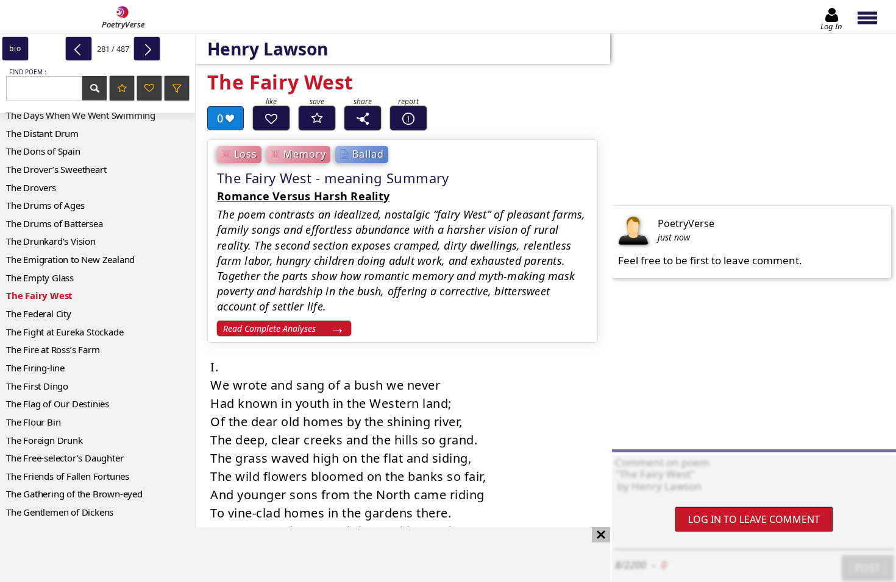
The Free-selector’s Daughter (64, 458)
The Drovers (31, 187)
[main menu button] (873, 16)
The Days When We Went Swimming (80, 115)
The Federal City (38, 313)
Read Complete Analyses (269, 328)
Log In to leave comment (754, 519)
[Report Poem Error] (408, 118)
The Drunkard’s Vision (51, 241)
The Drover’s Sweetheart (56, 169)
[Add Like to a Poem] (271, 118)
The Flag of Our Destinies (57, 404)
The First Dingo (37, 386)
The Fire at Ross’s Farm (52, 349)
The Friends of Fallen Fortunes (67, 476)
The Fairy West (39, 295)
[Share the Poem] (362, 118)
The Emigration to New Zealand (70, 259)
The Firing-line (35, 368)
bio (15, 48)
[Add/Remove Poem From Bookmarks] (317, 118)
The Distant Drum (42, 133)
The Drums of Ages (45, 205)
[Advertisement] (293, 554)
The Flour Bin (33, 422)
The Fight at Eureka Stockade (64, 332)
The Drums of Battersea (54, 223)
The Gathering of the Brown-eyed (74, 494)
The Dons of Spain (43, 151)
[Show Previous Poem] (78, 48)
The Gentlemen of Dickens (59, 512)
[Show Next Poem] (147, 48)
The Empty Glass (40, 278)
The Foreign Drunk (44, 440)
